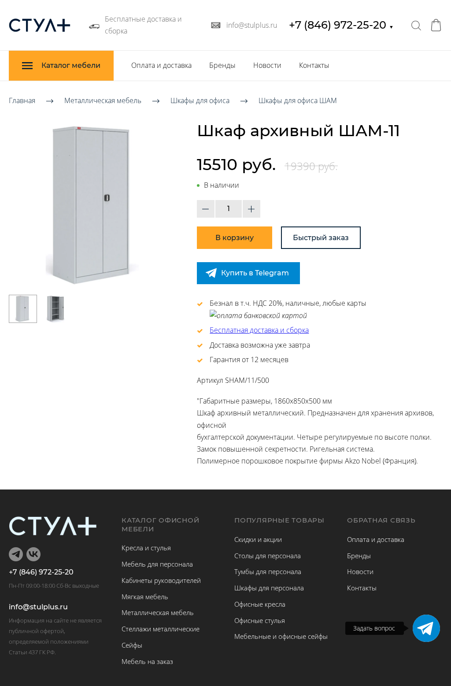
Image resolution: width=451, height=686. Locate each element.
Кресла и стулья (146, 547)
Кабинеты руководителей (161, 580)
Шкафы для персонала (269, 587)
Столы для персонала (267, 555)
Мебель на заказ (147, 661)
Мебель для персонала (157, 564)
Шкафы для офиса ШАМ (298, 100)
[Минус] (205, 209)
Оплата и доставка (161, 65)
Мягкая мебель (145, 596)
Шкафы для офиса (199, 100)
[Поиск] (416, 25)
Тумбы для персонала (267, 571)
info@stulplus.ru (38, 607)
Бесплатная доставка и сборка (259, 330)
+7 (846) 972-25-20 (341, 25)
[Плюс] (251, 209)
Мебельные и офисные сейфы (281, 636)
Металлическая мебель (102, 100)
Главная (22, 100)
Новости (267, 65)
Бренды (222, 65)
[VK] (33, 554)
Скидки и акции (258, 539)
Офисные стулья (259, 620)
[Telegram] (426, 628)
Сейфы (132, 645)
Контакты (314, 65)
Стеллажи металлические (161, 628)
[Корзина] (436, 25)
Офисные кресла (259, 604)
